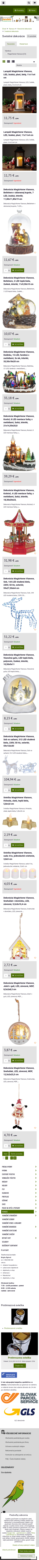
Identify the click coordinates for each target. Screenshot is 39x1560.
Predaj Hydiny (7, 1166)
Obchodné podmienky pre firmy (17, 1442)
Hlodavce (5, 1193)
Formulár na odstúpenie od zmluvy (18, 1455)
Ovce (4, 1204)
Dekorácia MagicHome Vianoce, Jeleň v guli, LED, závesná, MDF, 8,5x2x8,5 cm (18, 986)
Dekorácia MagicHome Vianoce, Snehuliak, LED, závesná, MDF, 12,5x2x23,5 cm (18, 1071)
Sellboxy (5, 1241)
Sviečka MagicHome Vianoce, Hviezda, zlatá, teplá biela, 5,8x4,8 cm (17, 800)
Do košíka (18, 270)
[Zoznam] (8, 62)
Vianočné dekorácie (9, 1226)
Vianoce (5, 1211)
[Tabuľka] (13, 62)
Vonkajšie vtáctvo (8, 1178)
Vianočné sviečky (8, 1234)
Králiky (4, 1181)
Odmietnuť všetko (26, 1556)
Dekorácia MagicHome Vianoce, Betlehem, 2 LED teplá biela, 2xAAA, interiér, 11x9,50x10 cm (18, 281)
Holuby (4, 1185)
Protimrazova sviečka (19, 1357)
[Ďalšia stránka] (14, 1158)
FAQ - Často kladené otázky (15, 1459)
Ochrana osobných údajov (15, 1446)
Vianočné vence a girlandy (11, 1223)
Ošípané (5, 1200)
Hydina (4, 1170)
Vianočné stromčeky (9, 1215)
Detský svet (6, 1238)
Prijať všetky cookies (26, 1551)
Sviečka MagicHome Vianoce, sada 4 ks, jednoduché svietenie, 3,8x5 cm (19, 856)
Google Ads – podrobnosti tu (17, 1533)
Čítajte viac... (19, 1366)
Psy (3, 1189)
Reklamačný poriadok (13, 1450)
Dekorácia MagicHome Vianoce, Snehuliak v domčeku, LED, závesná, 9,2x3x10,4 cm (18, 901)
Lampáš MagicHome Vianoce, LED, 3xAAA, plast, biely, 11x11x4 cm (19, 74)
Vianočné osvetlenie (9, 1230)
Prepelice (5, 1196)
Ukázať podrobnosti (9, 1550)
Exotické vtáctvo (8, 1174)
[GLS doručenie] (19, 1411)
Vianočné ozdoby (8, 1219)
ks (9, 270)
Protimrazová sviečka (13, 1328)
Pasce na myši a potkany (11, 1208)
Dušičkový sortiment (10, 1245)
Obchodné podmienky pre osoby (17, 1438)
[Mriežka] (4, 62)
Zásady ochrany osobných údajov (24, 1545)
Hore (5, 1154)
